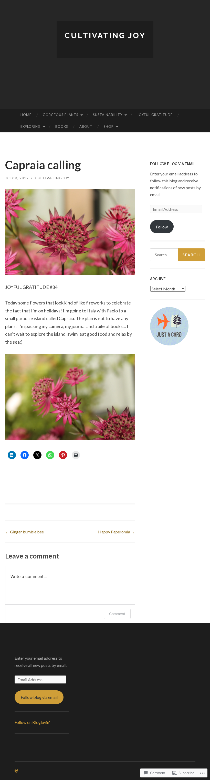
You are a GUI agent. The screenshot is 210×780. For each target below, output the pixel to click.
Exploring (30, 126)
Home (26, 115)
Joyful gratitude (155, 115)
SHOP (109, 126)
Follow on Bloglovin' (32, 722)
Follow (162, 226)
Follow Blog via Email (173, 164)
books (61, 126)
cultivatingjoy (52, 178)
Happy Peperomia (116, 531)
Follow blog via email (39, 697)
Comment (117, 614)
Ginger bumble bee (24, 531)
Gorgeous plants (60, 115)
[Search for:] (177, 254)
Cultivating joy (105, 35)
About (85, 126)
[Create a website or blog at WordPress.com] (16, 771)
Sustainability (107, 115)
